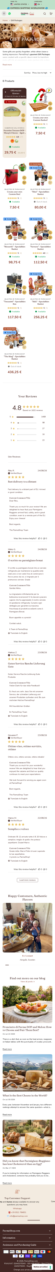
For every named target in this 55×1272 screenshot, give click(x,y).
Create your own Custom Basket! (40, 118)
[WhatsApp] (9, 13)
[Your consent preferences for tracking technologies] (50, 1267)
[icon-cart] (51, 13)
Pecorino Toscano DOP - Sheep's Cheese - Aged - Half (14, 131)
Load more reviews (27, 880)
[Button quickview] (23, 115)
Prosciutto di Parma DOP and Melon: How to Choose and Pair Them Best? (27, 1029)
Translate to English (19, 633)
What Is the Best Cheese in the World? (25, 1095)
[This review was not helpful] (44, 538)
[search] (45, 13)
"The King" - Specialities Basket (14, 357)
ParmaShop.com (31, 1261)
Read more (7, 64)
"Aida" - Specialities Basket (40, 302)
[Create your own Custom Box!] (14, 174)
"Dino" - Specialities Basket (40, 193)
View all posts (27, 981)
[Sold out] (50, 182)
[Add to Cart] (23, 120)
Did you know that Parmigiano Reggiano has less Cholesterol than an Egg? (26, 1163)
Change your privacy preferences (28, 1269)
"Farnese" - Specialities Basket (40, 247)
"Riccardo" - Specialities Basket (14, 247)
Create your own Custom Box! (14, 193)
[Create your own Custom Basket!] (40, 100)
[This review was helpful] (39, 538)
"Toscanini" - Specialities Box (14, 302)
